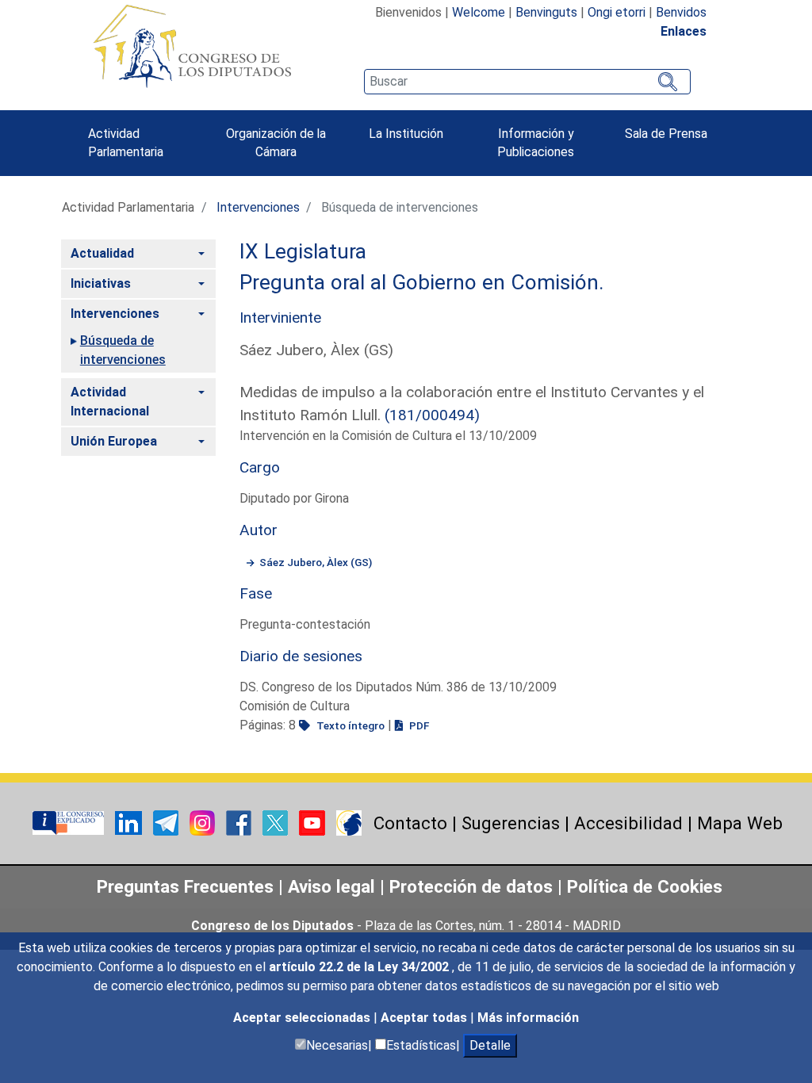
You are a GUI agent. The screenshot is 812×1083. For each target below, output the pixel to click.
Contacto (410, 823)
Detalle (490, 1045)
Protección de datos (471, 886)
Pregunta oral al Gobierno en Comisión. (421, 282)
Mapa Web (740, 823)
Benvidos (681, 12)
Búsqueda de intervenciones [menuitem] (123, 350)
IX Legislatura (302, 251)
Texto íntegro (349, 725)
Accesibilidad (628, 823)
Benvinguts (546, 12)
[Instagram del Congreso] (204, 821)
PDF (418, 725)
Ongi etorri (616, 12)
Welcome (478, 12)
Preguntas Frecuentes (185, 886)
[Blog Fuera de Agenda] (349, 821)
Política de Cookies (644, 886)
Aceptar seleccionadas (303, 1017)
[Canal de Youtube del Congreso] (313, 821)
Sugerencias (511, 823)
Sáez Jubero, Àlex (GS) (315, 562)
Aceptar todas (425, 1017)
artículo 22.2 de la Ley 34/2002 (360, 966)
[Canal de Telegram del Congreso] (167, 821)
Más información (528, 1017)
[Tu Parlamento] (70, 821)
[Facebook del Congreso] (240, 821)
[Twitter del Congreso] (277, 821)
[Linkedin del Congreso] (130, 821)
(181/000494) (432, 415)
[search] (527, 81)
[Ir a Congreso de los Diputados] (192, 46)
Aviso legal (334, 886)
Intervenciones (258, 207)
